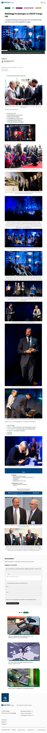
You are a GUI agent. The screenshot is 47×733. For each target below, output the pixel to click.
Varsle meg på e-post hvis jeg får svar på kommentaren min (17, 583)
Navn (7, 586)
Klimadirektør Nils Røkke (13, 116)
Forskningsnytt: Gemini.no (26, 715)
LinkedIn (3, 722)
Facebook (3, 720)
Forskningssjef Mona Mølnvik (14, 120)
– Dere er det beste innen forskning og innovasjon (24, 427)
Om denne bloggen (5, 711)
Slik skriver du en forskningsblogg (8, 713)
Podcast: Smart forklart (26, 713)
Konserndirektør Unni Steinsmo (15, 115)
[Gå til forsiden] (7, 705)
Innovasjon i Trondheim (19, 430)
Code (9, 574)
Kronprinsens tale (11, 113)
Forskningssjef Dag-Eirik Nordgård (15, 121)
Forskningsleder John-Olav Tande (15, 118)
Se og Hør (9, 432)
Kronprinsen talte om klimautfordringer (25, 428)
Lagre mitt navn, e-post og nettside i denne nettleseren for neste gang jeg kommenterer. (21, 599)
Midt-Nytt (9, 434)
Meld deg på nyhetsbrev (26, 711)
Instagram (3, 724)
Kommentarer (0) (4, 70)
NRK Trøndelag (10, 425)
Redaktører (14, 729)
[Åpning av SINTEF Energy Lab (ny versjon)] (20, 132)
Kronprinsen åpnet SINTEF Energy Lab (16, 75)
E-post (7, 592)
